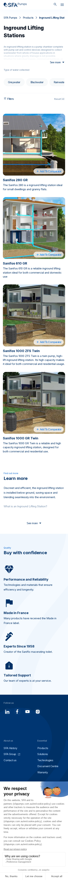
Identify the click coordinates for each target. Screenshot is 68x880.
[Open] (62, 5)
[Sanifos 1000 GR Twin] (34, 403)
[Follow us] (7, 711)
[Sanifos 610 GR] (34, 228)
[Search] (55, 5)
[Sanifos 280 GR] (34, 145)
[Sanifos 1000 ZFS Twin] (34, 315)
